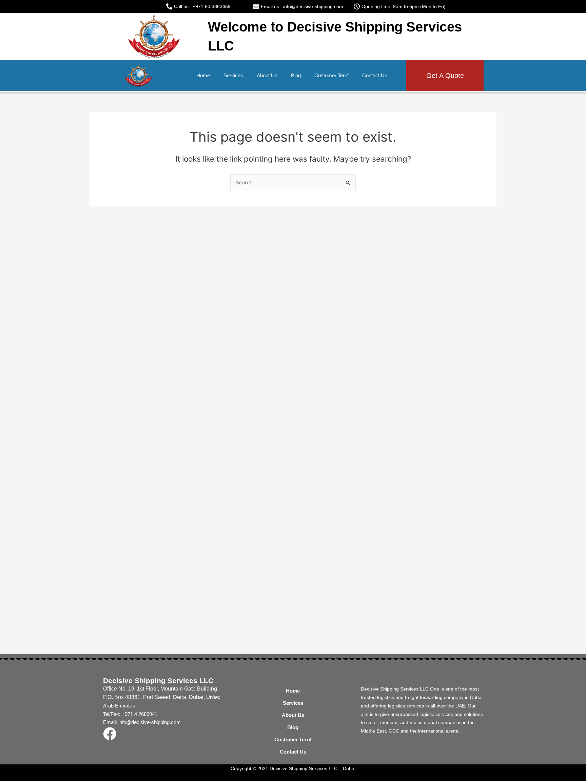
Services (233, 75)
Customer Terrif (331, 75)
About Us (267, 75)
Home (203, 75)
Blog (296, 75)
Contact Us (374, 75)
